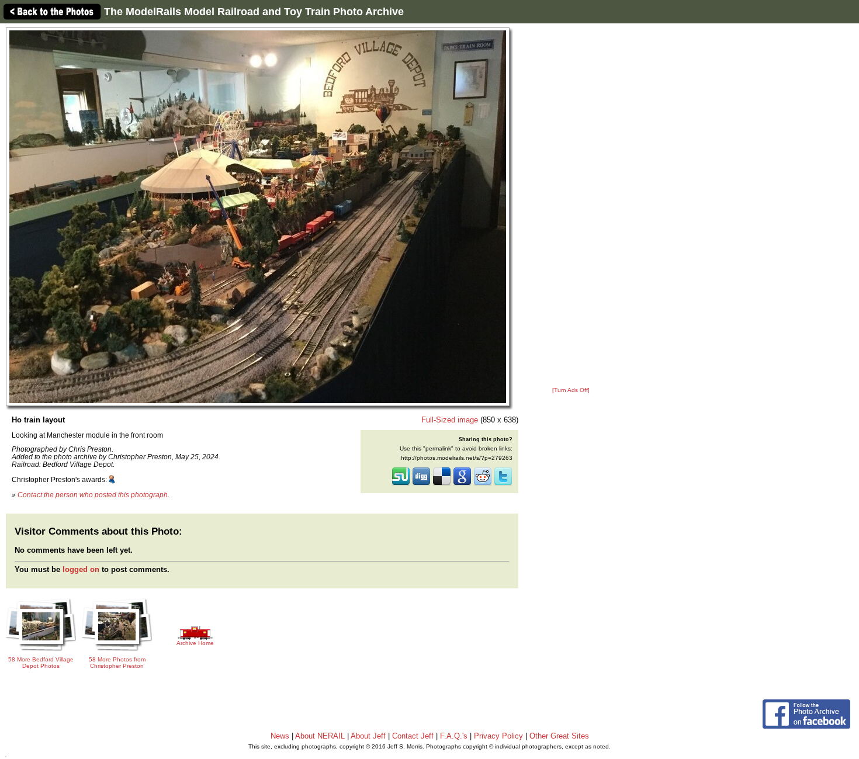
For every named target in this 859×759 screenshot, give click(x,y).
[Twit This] (503, 484)
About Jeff (368, 736)
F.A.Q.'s (453, 736)
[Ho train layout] (257, 216)
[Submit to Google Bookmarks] (462, 484)
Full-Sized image (449, 419)
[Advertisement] (571, 205)
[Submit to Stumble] (401, 484)
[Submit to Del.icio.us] (441, 484)
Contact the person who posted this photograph (93, 494)
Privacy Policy (498, 736)
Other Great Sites (559, 736)
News (280, 736)
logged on (81, 569)
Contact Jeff (413, 736)
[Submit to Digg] (421, 484)
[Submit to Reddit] (482, 484)
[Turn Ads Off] (571, 390)
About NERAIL (320, 736)
